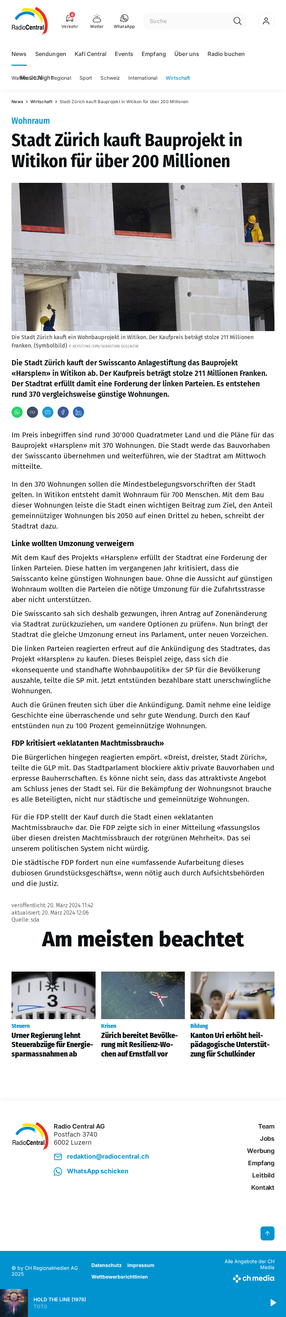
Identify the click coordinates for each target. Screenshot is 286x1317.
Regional (61, 78)
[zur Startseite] (30, 21)
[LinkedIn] (78, 412)
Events (124, 53)
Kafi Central (90, 53)
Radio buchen (226, 53)
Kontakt (262, 1187)
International (142, 78)
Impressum (141, 1265)
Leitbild (263, 1175)
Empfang (154, 53)
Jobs (267, 1138)
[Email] (47, 412)
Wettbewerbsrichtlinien (119, 1277)
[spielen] (273, 1303)
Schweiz (110, 78)
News (19, 53)
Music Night (36, 77)
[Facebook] (63, 412)
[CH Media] (243, 1277)
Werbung (260, 1150)
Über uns (186, 53)
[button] (124, 21)
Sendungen (50, 53)
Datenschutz (106, 1265)
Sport (86, 78)
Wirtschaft (178, 78)
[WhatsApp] (17, 412)
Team (266, 1126)
